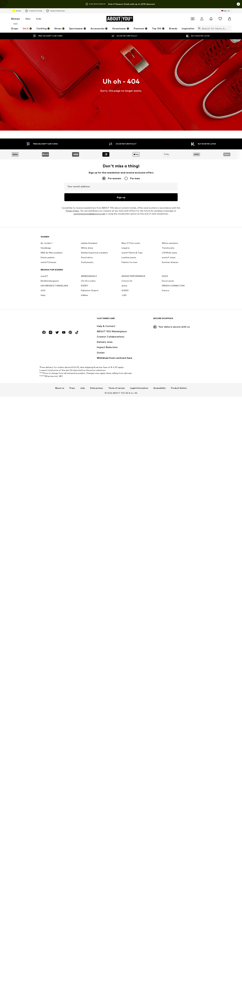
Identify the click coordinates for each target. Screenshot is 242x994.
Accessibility (159, 388)
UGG (43, 290)
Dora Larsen (168, 281)
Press (72, 388)
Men (28, 18)
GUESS (125, 290)
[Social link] (44, 332)
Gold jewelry (87, 262)
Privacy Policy (72, 211)
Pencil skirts (87, 257)
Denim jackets (48, 257)
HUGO (165, 276)
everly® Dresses (48, 262)
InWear (84, 295)
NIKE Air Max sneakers (52, 252)
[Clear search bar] (229, 28)
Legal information (139, 388)
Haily (43, 295)
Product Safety (179, 388)
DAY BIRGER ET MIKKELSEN (54, 285)
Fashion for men (129, 262)
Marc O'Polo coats (130, 243)
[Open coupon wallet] (193, 19)
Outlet (18, 11)
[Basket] (229, 19)
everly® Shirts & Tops (132, 252)
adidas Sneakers (89, 243)
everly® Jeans (168, 257)
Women (15, 18)
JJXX (123, 295)
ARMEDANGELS (89, 276)
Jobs (82, 388)
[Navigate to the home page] (58, 320)
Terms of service (116, 388)
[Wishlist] (220, 19)
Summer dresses (170, 262)
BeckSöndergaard (50, 281)
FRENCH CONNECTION (173, 285)
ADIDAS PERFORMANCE (133, 276)
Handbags (46, 248)
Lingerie (125, 248)
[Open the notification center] (211, 19)
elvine (124, 285)
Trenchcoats (168, 248)
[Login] (202, 19)
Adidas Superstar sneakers (94, 252)
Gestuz (165, 290)
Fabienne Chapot (89, 290)
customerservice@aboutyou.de (89, 214)
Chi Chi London (88, 281)
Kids (38, 18)
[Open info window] (238, 4)
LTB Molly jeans (169, 252)
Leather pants (128, 257)
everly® (44, 276)
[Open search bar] (199, 28)
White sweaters (170, 243)
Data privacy (96, 388)
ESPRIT (84, 285)
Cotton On (126, 281)
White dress (87, 248)
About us (59, 388)
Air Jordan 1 (46, 243)
